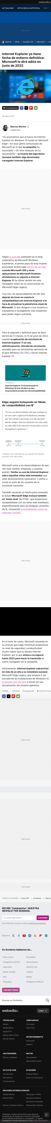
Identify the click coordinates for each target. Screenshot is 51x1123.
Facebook (21, 108)
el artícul (13, 257)
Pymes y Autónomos (34, 1078)
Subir (41, 1011)
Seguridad (7, 967)
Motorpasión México (34, 1105)
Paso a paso (8, 957)
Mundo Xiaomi (8, 1039)
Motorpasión (31, 1057)
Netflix (29, 977)
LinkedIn (46, 935)
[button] (19, 126)
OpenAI (8, 42)
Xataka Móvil (8, 1028)
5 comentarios (12, 108)
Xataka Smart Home (11, 1035)
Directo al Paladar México (13, 1105)
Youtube (24, 935)
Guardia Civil (28, 42)
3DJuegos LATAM (33, 1094)
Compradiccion (9, 1081)
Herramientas (32, 962)
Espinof (29, 1044)
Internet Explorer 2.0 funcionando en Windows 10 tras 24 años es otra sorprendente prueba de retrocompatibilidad (25, 388)
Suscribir (42, 918)
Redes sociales (9, 972)
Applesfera (7, 1031)
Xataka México (9, 1094)
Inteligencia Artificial (34, 982)
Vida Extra (30, 1028)
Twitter (26, 108)
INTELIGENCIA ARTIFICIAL (28, 8)
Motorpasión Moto (33, 1061)
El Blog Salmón (32, 1074)
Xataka (5, 1024)
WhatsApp (7, 982)
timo (5, 977)
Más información (40, 1120)
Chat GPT (25, 898)
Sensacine (30, 1041)
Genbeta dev (31, 967)
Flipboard (31, 108)
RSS (35, 935)
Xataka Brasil (8, 1098)
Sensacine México (33, 1098)
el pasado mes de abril (14, 682)
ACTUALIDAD (8, 8)
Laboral (29, 972)
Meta (17, 42)
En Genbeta (9, 383)
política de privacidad (37, 923)
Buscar (47, 1000)
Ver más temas (11, 990)
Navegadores (28, 691)
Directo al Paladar (10, 1057)
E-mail (36, 108)
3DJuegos (30, 1024)
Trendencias (8, 1074)
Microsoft (41, 42)
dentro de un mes (36, 267)
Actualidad (30, 957)
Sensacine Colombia (34, 1102)
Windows (16, 691)
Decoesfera (7, 1078)
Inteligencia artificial (11, 962)
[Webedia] (45, 2)
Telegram (30, 935)
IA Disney (37, 898)
